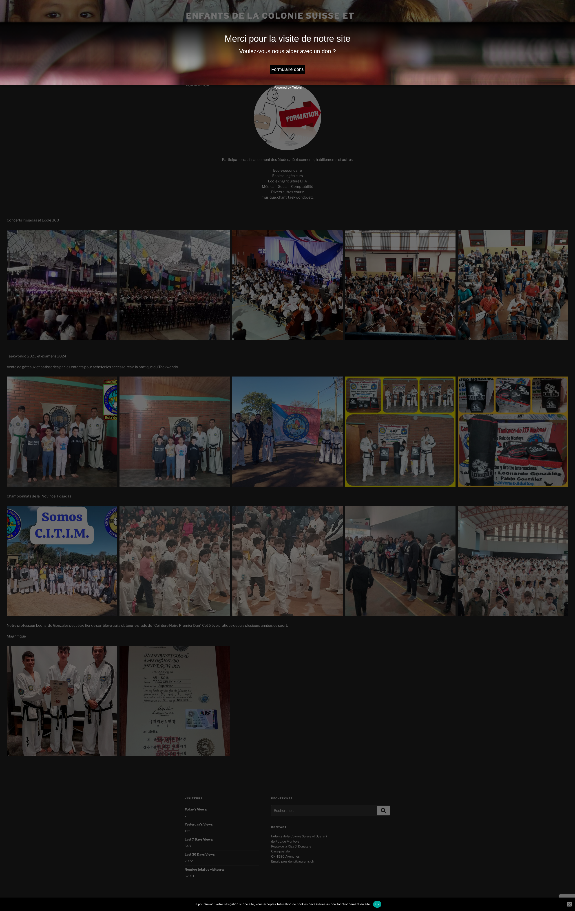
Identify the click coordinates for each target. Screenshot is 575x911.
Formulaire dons (287, 69)
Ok (377, 904)
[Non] (569, 904)
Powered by (288, 87)
